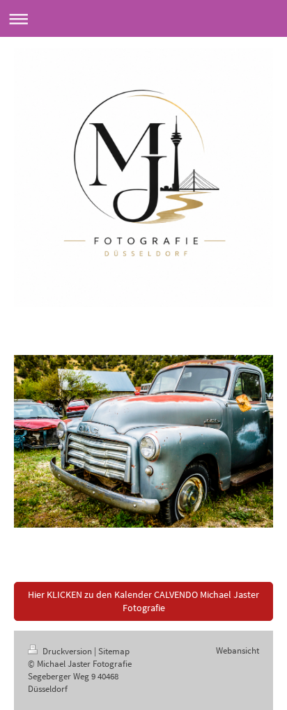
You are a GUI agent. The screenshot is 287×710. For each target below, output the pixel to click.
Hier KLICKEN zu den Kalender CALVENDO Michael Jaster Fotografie (143, 601)
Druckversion (67, 651)
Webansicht (237, 650)
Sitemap (114, 651)
